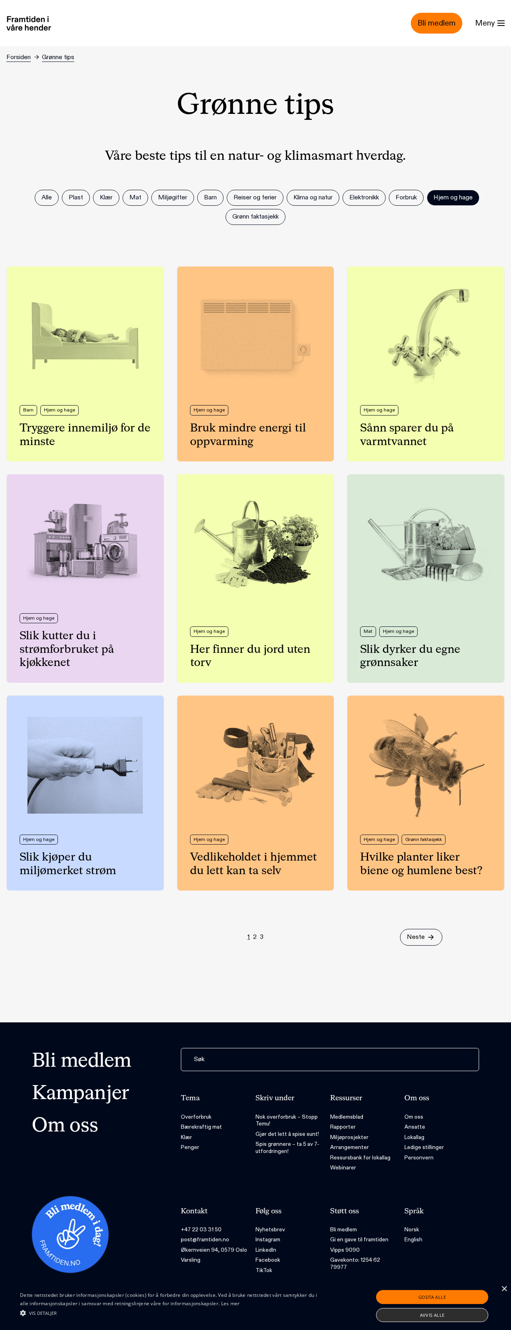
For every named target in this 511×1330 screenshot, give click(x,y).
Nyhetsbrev (270, 1229)
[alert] (255, 1306)
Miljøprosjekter (349, 1137)
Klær (186, 1137)
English (413, 1239)
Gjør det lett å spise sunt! (287, 1134)
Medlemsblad (346, 1117)
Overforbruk (196, 1117)
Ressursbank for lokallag (360, 1157)
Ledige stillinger (424, 1147)
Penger (190, 1147)
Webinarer (343, 1167)
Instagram (268, 1239)
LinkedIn (266, 1250)
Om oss (65, 1126)
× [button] (504, 1289)
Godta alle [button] (432, 1297)
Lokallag (414, 1137)
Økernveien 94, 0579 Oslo (214, 1250)
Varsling (190, 1260)
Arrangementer (349, 1147)
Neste (416, 937)
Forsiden (18, 57)
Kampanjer (80, 1093)
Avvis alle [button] (432, 1315)
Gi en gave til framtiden (359, 1239)
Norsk (411, 1229)
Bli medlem (81, 1061)
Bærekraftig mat (201, 1127)
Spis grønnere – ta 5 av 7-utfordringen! (287, 1147)
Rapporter (343, 1127)
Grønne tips (58, 57)
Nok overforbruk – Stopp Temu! (287, 1120)
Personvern (419, 1157)
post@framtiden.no (205, 1239)
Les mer (230, 1303)
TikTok (264, 1270)
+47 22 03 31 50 (201, 1229)
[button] (173, 1313)
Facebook (268, 1260)
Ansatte (414, 1127)
